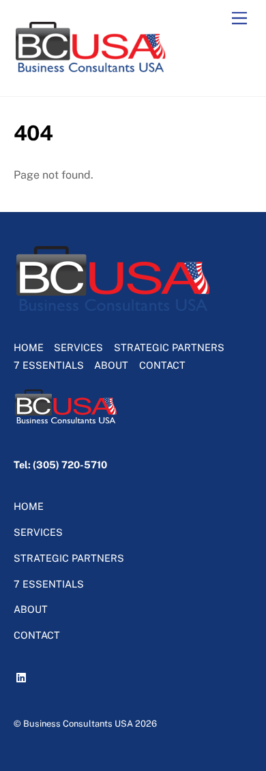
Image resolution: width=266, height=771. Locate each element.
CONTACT (162, 365)
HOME (29, 347)
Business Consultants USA (78, 724)
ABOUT (111, 365)
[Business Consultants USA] (91, 71)
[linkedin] (23, 675)
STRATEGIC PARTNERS (169, 347)
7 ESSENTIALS (49, 365)
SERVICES (78, 347)
